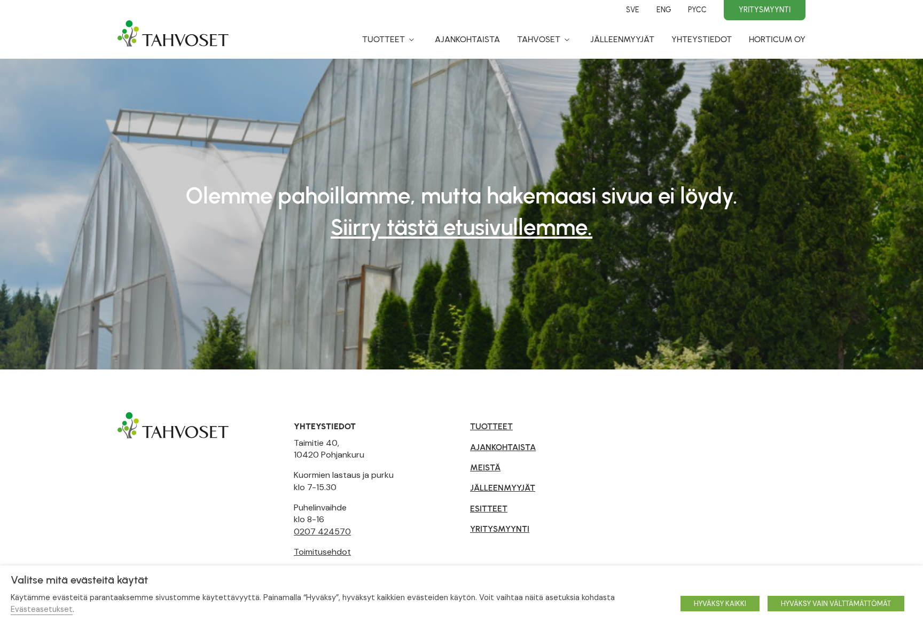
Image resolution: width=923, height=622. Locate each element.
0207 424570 (322, 531)
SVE (632, 9)
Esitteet (488, 508)
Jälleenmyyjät (622, 39)
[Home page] (173, 39)
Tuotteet (383, 39)
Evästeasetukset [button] (42, 609)
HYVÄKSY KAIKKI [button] (720, 603)
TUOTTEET (491, 426)
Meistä (485, 467)
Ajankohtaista (467, 39)
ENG (663, 9)
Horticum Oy (777, 39)
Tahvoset (538, 39)
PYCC (697, 9)
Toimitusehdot (322, 551)
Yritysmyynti (765, 9)
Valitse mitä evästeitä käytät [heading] (79, 579)
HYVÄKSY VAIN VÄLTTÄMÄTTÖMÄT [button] (836, 603)
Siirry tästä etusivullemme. (461, 227)
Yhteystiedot (701, 39)
